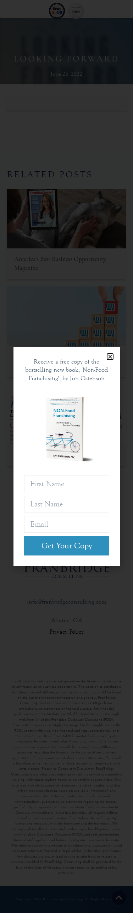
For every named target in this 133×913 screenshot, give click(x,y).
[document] (66, 456)
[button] (110, 356)
